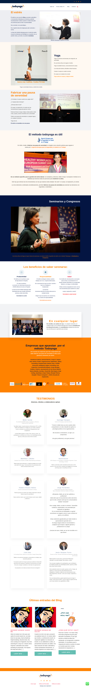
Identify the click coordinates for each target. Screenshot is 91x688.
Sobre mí (52, 6)
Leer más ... (19, 653)
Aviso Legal (33, 683)
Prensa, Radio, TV (60, 6)
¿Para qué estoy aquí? (69, 630)
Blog (68, 6)
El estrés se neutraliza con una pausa (20, 123)
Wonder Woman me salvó (43, 630)
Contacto (74, 6)
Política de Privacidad (44, 683)
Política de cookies (56, 683)
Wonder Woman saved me (20, 630)
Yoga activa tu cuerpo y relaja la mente (63, 76)
